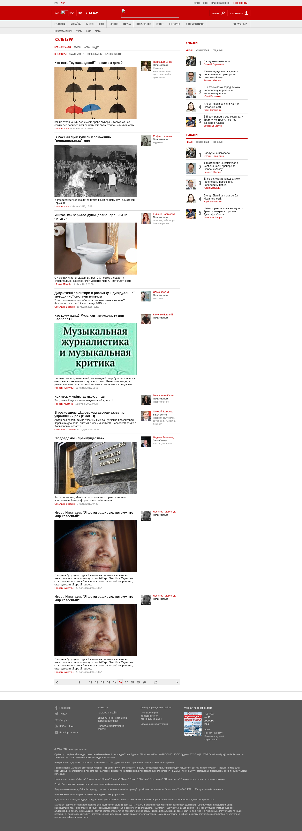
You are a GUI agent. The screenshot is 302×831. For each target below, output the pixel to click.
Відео (98, 31)
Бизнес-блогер (113, 54)
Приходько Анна (162, 61)
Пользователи (95, 54)
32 (155, 682)
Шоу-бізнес (143, 24)
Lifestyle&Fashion (63, 284)
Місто (89, 24)
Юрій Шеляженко (212, 110)
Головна (59, 24)
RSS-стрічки (66, 726)
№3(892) (209, 713)
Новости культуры (64, 388)
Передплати (210, 739)
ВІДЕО (197, 3)
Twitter (63, 714)
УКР (63, 3)
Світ (101, 24)
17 (126, 682)
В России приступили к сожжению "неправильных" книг (82, 138)
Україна (76, 24)
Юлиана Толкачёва (164, 214)
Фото (88, 31)
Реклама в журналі (214, 736)
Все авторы (60, 54)
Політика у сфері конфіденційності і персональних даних (151, 715)
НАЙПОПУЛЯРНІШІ (220, 3)
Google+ (64, 720)
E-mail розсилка (68, 732)
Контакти (103, 707)
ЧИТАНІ (189, 50)
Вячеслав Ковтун (213, 126)
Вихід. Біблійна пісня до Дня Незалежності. (221, 105)
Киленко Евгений (163, 314)
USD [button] (80, 13)
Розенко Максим (212, 80)
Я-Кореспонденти (63, 31)
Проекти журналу (213, 733)
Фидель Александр (164, 437)
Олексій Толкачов (163, 411)
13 (102, 682)
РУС (56, 3)
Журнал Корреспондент (198, 707)
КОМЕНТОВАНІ (202, 50)
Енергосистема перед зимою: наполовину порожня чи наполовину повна (222, 90)
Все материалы (62, 47)
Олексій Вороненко (214, 64)
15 (114, 682)
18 (132, 682)
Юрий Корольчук (212, 96)
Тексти (79, 31)
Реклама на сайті (108, 712)
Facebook (64, 707)
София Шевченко (163, 136)
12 (96, 682)
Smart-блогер (76, 54)
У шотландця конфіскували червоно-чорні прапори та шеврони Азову (221, 74)
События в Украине (64, 307)
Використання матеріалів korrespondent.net (112, 719)
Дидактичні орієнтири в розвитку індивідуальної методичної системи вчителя (94, 294)
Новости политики (63, 404)
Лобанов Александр (164, 511)
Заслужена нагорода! (217, 61)
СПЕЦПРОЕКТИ (240, 3)
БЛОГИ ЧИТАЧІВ (195, 24)
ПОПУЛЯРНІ (192, 43)
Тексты (77, 47)
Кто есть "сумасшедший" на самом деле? (88, 63)
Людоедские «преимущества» (79, 438)
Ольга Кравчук (161, 292)
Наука (127, 24)
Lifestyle (174, 24)
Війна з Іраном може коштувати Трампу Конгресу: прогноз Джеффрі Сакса (223, 119)
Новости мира (61, 128)
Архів (207, 729)
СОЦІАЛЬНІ (217, 50)
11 (90, 682)
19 (138, 682)
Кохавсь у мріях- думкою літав (79, 396)
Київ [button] (57, 13)
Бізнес (114, 24)
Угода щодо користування (154, 724)
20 (144, 682)
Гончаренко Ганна (163, 395)
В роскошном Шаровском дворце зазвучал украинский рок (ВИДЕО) (89, 414)
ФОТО (205, 3)
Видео (95, 47)
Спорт (160, 24)
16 (120, 682)
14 (108, 682)
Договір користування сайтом (156, 707)
